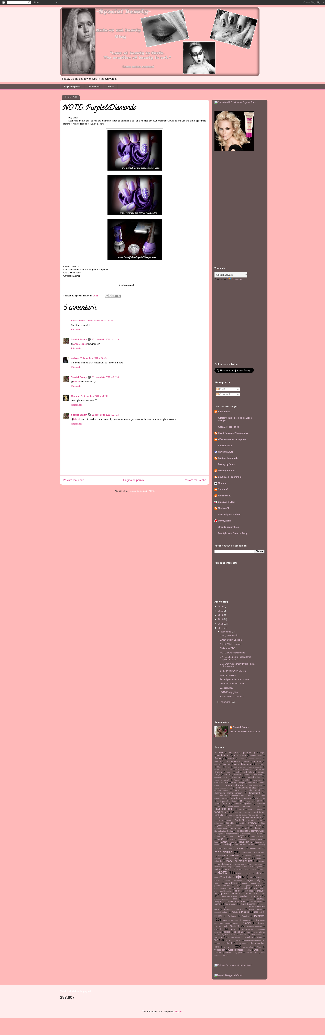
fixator (249, 809)
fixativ (241, 809)
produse (249, 891)
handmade (236, 828)
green (250, 826)
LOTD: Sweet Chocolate (232, 640)
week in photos (235, 950)
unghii (228, 946)
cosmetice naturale (222, 780)
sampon (233, 929)
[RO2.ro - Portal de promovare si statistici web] (233, 965)
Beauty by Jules (226, 464)
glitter (219, 825)
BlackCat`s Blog (226, 502)
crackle (246, 780)
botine (227, 767)
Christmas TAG (227, 648)
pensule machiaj (242, 888)
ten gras (228, 940)
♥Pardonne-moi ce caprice (232, 439)
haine (259, 825)
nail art (217, 869)
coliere (247, 775)
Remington (232, 916)
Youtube (217, 953)
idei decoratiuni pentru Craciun (250, 831)
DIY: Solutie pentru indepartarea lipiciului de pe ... (235, 658)
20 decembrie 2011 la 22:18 (105, 377)
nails (227, 869)
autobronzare (240, 755)
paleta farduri (230, 883)
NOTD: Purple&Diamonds (232, 652)
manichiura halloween (229, 855)
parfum (257, 885)
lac (224, 836)
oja (238, 877)
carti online (248, 772)
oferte (258, 873)
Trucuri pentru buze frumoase (234, 679)
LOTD (224, 842)
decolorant (239, 790)
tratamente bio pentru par (254, 940)
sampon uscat (247, 929)
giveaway (252, 823)
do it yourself (222, 801)
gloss (228, 825)
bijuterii (226, 764)
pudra (217, 904)
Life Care (221, 839)
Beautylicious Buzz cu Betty (232, 533)
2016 (220, 606)
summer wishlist (234, 937)
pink (255, 888)
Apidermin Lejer (249, 752)
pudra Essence (248, 904)
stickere (243, 935)
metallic (259, 858)
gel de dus (218, 823)
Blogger (178, 1011)
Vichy (259, 947)
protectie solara (256, 902)
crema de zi (252, 783)
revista (235, 923)
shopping (238, 932)
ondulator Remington (233, 880)
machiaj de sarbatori (245, 844)
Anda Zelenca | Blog (228, 427)
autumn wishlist (256, 755)
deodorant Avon (221, 796)
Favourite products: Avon (232, 683)
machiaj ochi (228, 848)
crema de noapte (238, 783)
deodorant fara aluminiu (242, 796)
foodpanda (218, 820)
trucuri (219, 943)
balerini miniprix (255, 759)
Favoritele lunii (223, 808)
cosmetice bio (254, 777)
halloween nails (220, 828)
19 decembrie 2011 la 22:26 (99, 320)
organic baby (254, 880)
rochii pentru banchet (253, 926)
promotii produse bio (235, 901)
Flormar (259, 809)
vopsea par (219, 950)
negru (246, 869)
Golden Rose (240, 826)
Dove (234, 801)
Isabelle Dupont (248, 833)
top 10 (238, 940)
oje (251, 877)
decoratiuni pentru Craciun (228, 793)
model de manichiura (239, 861)
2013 (220, 619)
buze (237, 769)
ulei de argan (241, 943)
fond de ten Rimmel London (248, 818)
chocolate (237, 775)
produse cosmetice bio (254, 893)
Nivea (262, 869)
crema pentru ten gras (246, 788)
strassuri (218, 937)
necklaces (237, 869)
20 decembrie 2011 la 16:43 (93, 358)
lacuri (231, 836)
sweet (259, 937)
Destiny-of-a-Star (226, 470)
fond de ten (221, 812)
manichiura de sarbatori (253, 852)
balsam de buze (232, 761)
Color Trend (257, 775)
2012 (220, 623)
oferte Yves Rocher (223, 877)
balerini (241, 759)
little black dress (256, 839)
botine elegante (255, 767)
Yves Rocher (251, 952)
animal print (232, 752)
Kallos (259, 833)
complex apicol (220, 777)
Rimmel (246, 923)
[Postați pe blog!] (110, 296)
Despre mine (94, 86)
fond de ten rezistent (222, 818)
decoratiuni (255, 790)
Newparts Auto (225, 452)
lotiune (233, 842)
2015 (220, 611)
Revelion (245, 916)
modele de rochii (255, 864)
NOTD (222, 872)
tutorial (228, 943)
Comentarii (224, 394)
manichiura (223, 852)
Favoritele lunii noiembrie (232, 696)
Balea (231, 759)
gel (261, 820)
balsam (217, 761)
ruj (221, 929)
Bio (256, 764)
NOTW (238, 873)
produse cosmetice (230, 893)
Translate (238, 279)
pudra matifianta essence (235, 907)
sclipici (227, 932)
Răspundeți (76, 329)
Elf (241, 800)
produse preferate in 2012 (225, 899)
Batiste (246, 762)
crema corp (257, 780)
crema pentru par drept (223, 788)
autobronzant (223, 755)
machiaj (227, 844)
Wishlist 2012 (226, 688)
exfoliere (237, 804)
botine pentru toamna (223, 769)
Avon (217, 758)
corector (236, 777)
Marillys (258, 856)
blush (219, 767)
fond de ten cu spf (242, 812)
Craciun (236, 780)
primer (238, 890)
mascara (247, 858)
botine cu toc (239, 767)
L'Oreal (217, 836)
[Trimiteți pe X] (113, 296)
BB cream (257, 761)
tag (216, 940)
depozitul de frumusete (240, 798)
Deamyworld (224, 520)
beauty (217, 764)
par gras (246, 886)
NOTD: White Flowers (230, 644)
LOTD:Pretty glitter (229, 692)
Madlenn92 (223, 508)
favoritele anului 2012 (252, 806)
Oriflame (217, 883)
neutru (254, 869)
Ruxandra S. (224, 495)
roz (215, 929)
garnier (229, 820)
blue (263, 764)
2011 (220, 628)
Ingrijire (220, 833)
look (216, 842)
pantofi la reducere (222, 886)
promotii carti (247, 899)
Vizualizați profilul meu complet (245, 731)
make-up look (255, 848)
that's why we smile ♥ (229, 514)
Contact (110, 86)
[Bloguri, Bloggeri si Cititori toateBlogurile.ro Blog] (228, 975)
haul (247, 828)
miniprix (218, 861)
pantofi (244, 883)
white (249, 950)
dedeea (75, 358)
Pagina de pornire (72, 86)
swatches (248, 937)
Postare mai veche (195, 480)
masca (217, 858)
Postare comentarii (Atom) (142, 491)
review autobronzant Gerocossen (236, 920)
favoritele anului (232, 806)
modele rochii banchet (244, 867)
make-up (241, 848)
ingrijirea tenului (232, 833)
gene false (231, 823)
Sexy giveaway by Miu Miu (233, 671)
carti (237, 772)
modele (262, 861)
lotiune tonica (245, 842)
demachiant (254, 793)
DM (263, 798)
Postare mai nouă (73, 480)
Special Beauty (79, 339)
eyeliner (248, 803)
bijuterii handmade (242, 764)
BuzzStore (247, 769)
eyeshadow (260, 804)
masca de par (231, 858)
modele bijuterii (224, 864)
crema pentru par (255, 785)
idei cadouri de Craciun (223, 831)
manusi (248, 856)
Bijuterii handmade (228, 458)
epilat (216, 804)
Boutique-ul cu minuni (230, 477)
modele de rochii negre (223, 867)
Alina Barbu (224, 411)
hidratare (257, 828)
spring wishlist (259, 932)
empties (250, 801)
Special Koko (225, 445)
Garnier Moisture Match (245, 820)
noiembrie (226, 702)
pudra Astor (230, 904)
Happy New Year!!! (229, 635)
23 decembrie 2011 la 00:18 (94, 396)
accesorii (218, 752)
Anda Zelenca (78, 320)
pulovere (228, 909)
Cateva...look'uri (228, 675)
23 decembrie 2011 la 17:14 (105, 415)
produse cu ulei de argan (227, 896)
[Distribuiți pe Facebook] (116, 296)
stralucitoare (256, 935)
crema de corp (221, 782)
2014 (220, 615)
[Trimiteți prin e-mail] (107, 296)
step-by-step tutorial (226, 935)
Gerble (242, 823)
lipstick (232, 839)
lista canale (242, 839)
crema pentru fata (234, 785)
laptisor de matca (258, 836)
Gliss (263, 823)
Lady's (240, 836)
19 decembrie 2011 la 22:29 (105, 339)
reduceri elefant (220, 912)
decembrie (226, 631)
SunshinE (223, 489)
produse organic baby (250, 896)
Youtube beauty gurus (233, 953)
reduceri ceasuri (255, 909)
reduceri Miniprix (240, 912)
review (259, 915)
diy (256, 798)
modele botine (240, 864)
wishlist (257, 950)
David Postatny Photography (233, 433)
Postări (222, 389)
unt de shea (248, 947)
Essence (226, 803)
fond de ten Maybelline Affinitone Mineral (245, 815)
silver (249, 932)
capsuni (229, 772)
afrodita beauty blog (228, 527)
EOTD (259, 801)
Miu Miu (75, 396)
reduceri (240, 909)
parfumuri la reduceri (222, 888)
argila (262, 753)
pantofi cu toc (256, 883)
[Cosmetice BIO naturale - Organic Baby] (235, 102)
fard (219, 806)
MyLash (259, 867)
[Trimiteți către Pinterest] (119, 296)
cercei (227, 774)
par (236, 885)
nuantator (249, 873)
